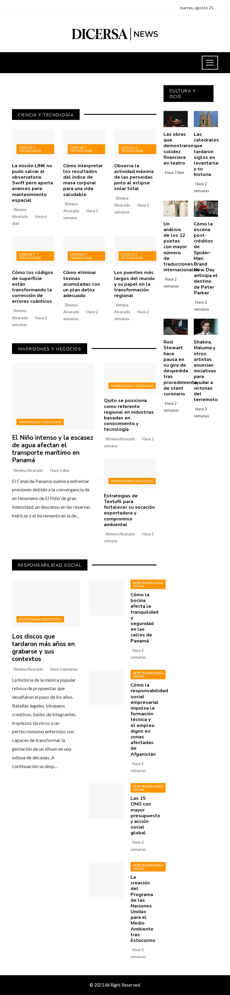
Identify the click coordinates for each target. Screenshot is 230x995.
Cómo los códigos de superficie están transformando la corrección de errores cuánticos (32, 287)
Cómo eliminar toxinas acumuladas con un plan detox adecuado (81, 284)
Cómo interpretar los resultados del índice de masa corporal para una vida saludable (83, 180)
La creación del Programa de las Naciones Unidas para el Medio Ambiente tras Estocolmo (143, 909)
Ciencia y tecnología (30, 149)
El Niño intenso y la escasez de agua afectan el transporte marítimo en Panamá (52, 448)
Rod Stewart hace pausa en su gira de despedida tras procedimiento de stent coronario (180, 368)
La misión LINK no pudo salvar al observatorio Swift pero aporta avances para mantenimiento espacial (32, 183)
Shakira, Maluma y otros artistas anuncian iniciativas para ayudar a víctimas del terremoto (206, 371)
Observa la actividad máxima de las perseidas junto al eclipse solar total (134, 177)
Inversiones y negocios (40, 422)
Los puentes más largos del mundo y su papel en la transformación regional (134, 284)
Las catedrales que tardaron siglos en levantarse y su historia (206, 154)
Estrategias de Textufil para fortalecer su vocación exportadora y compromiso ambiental (129, 510)
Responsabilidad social (40, 619)
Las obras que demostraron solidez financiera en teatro (178, 148)
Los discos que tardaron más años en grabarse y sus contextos (43, 647)
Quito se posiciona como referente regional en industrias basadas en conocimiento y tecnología (129, 415)
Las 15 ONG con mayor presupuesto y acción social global (145, 815)
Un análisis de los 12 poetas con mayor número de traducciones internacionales (181, 247)
